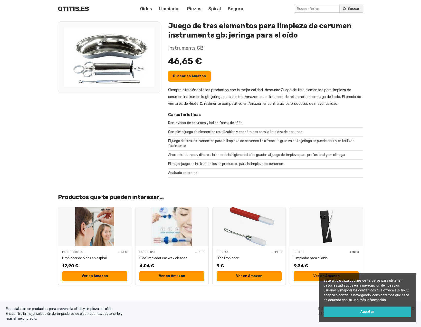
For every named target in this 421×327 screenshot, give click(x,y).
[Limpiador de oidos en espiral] (94, 226)
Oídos (146, 8)
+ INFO (122, 252)
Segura (235, 8)
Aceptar (367, 312)
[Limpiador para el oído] (326, 226)
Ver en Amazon (95, 276)
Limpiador (169, 8)
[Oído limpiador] (249, 226)
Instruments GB (185, 48)
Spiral (214, 8)
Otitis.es (73, 9)
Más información (373, 300)
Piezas (194, 8)
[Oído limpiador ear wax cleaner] (171, 226)
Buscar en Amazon (189, 76)
